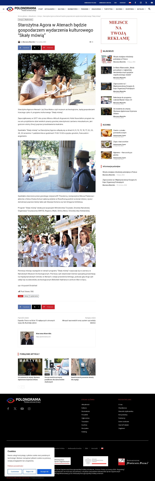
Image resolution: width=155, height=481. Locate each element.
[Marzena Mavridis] (19, 42)
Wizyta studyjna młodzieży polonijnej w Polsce (120, 172)
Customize (15, 471)
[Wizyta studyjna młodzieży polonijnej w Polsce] (106, 59)
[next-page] (23, 386)
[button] (149, 9)
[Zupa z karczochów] (106, 144)
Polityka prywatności (15, 466)
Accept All (44, 471)
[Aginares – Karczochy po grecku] (106, 155)
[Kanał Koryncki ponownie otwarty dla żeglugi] (83, 366)
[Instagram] (141, 3)
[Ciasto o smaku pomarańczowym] (106, 133)
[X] (146, 3)
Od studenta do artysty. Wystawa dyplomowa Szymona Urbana (125, 111)
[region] (29, 462)
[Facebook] (135, 3)
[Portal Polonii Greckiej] (21, 9)
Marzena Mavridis (29, 42)
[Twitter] (15, 408)
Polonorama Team (119, 135)
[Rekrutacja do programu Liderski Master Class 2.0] (106, 100)
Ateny (26, 296)
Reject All (29, 471)
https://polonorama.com (43, 337)
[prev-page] (19, 386)
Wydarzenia (28, 20)
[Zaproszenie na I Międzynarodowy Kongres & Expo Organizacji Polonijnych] (106, 86)
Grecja (39, 16)
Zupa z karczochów (120, 142)
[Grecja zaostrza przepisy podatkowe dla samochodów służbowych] (57, 366)
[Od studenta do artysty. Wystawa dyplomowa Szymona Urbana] (30, 366)
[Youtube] (152, 3)
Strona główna (22, 16)
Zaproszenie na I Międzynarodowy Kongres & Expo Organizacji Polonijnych (124, 86)
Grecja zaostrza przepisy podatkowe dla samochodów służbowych (54, 380)
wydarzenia (34, 296)
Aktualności (32, 16)
